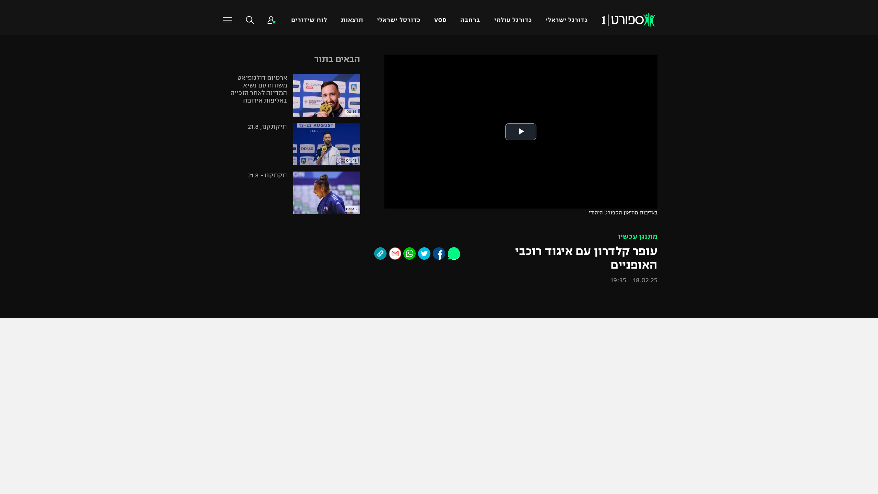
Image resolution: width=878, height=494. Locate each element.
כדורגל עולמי (513, 15)
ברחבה (470, 15)
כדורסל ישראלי (398, 15)
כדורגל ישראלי (567, 15)
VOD (440, 15)
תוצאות (352, 15)
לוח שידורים (309, 15)
